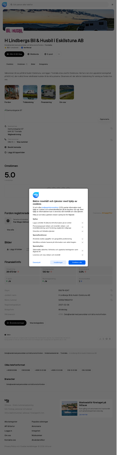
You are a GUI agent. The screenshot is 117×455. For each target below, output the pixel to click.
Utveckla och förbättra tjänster (44, 231)
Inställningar (58, 262)
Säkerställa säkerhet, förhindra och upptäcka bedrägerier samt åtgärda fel (55, 251)
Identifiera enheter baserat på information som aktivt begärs (54, 242)
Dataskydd (36, 262)
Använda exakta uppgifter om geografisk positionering (52, 239)
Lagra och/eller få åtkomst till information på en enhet (52, 223)
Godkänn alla (77, 262)
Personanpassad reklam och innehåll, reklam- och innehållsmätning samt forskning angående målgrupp (52, 227)
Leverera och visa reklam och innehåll (46, 255)
